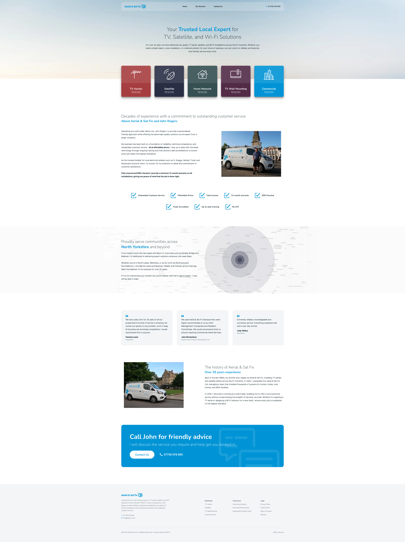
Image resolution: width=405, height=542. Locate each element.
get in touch (185, 276)
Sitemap (263, 514)
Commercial (237, 501)
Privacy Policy (265, 504)
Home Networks (210, 514)
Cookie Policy (265, 508)
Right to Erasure (266, 511)
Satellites (208, 508)
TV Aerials (208, 504)
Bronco (281, 532)
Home (184, 6)
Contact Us (218, 6)
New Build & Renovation (241, 508)
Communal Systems (239, 504)
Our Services (200, 6)
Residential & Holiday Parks (242, 511)
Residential (208, 501)
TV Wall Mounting (211, 511)
